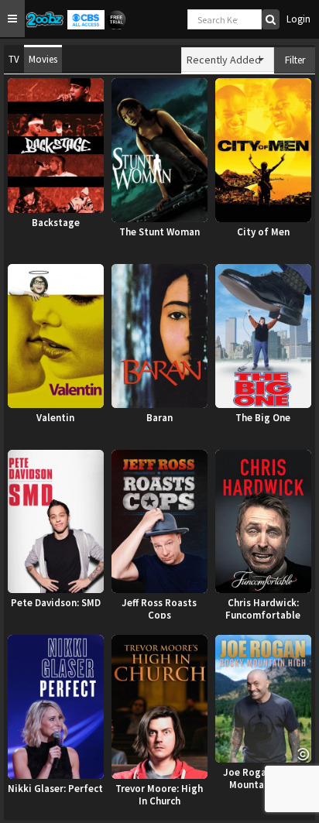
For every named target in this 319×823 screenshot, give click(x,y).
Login (298, 19)
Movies (43, 59)
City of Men (263, 232)
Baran (159, 418)
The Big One (262, 418)
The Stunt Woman (159, 232)
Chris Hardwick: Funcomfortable (262, 608)
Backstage (56, 223)
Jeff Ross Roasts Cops (159, 608)
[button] (12, 18)
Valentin (55, 418)
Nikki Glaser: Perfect (55, 789)
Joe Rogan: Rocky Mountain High (263, 777)
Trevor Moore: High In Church (159, 793)
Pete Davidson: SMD (56, 603)
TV (14, 59)
